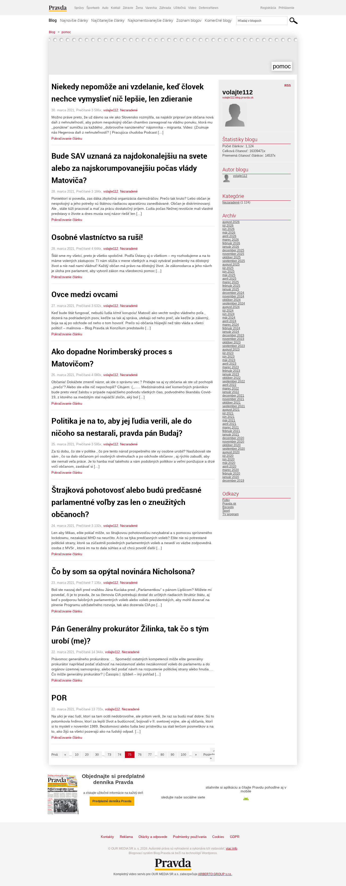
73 (109, 754)
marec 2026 (230, 239)
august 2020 (231, 452)
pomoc (66, 32)
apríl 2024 (229, 321)
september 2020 (233, 448)
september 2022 (233, 381)
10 (77, 754)
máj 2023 (228, 360)
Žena (139, 8)
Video (192, 8)
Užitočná (180, 8)
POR (59, 697)
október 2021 (231, 402)
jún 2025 (228, 271)
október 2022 (231, 378)
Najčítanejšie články (107, 20)
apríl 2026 (229, 236)
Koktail (115, 8)
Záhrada (165, 8)
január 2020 (230, 477)
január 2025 (230, 289)
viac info (231, 848)
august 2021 (231, 409)
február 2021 (231, 431)
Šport (226, 510)
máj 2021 (228, 420)
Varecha (151, 8)
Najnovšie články (74, 20)
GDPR (234, 837)
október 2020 (231, 445)
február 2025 (231, 285)
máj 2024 (228, 317)
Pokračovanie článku (66, 138)
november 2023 (233, 339)
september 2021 (233, 406)
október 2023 (231, 342)
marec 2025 (230, 282)
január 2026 (230, 247)
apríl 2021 (229, 424)
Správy (79, 8)
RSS (287, 85)
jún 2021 (228, 417)
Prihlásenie (286, 8)
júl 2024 (228, 310)
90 (172, 754)
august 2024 (231, 307)
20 (87, 754)
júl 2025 (228, 268)
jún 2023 (228, 356)
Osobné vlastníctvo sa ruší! (97, 237)
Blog (53, 20)
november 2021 (233, 399)
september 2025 (233, 261)
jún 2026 (228, 229)
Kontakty (107, 837)
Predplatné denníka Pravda (111, 801)
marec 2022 (230, 388)
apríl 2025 (229, 278)
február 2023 (231, 371)
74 (119, 754)
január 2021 (230, 434)
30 (97, 754)
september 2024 (233, 303)
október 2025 (231, 257)
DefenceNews (208, 8)
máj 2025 (228, 275)
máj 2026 (228, 232)
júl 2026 (228, 225)
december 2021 (233, 395)
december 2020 (233, 438)
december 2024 (233, 293)
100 (183, 754)
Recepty (228, 507)
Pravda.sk (229, 503)
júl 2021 (228, 413)
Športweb (93, 8)
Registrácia (268, 8)
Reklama (126, 837)
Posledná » (210, 756)
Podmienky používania (189, 837)
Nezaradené (129, 110)
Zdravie (128, 8)
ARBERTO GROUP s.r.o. (215, 874)
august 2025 (231, 264)
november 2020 (233, 441)
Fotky (226, 500)
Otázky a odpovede (153, 837)
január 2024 (230, 332)
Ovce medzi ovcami (84, 294)
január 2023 (230, 374)
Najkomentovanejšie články (150, 20)
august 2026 (231, 222)
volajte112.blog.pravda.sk (238, 97)
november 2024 (233, 296)
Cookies (218, 837)
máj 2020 (228, 463)
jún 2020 (228, 459)
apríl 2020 (229, 466)
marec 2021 (230, 427)
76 (140, 754)
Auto (105, 8)
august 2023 (231, 349)
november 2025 (233, 254)
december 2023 (233, 335)
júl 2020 (228, 456)
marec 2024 (230, 324)
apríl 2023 (229, 363)
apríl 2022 (229, 385)
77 (150, 754)
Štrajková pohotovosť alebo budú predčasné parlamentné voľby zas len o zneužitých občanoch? (126, 502)
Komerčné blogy (218, 20)
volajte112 (110, 110)
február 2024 (231, 328)
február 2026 (231, 243)
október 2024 (231, 300)
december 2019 (233, 480)
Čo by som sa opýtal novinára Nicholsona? (123, 571)
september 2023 (233, 346)
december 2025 (233, 250)
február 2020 (231, 473)
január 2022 (230, 392)
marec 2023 (230, 367)
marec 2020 (230, 470)
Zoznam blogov (188, 20)
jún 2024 (228, 314)
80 (162, 754)
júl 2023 (228, 353)
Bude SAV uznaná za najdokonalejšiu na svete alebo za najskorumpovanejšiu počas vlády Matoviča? (129, 168)
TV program (230, 514)
